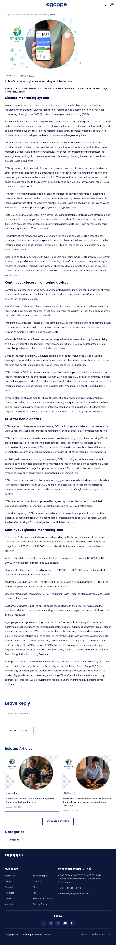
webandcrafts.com (101, 934)
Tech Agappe (40, 875)
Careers (9, 898)
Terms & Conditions (43, 898)
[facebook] (43, 923)
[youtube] (65, 923)
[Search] (106, 5)
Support (9, 887)
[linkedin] (72, 923)
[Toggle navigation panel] (4, 5)
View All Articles (58, 821)
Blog (35, 887)
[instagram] (58, 923)
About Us (10, 875)
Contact (37, 881)
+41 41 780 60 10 (71, 887)
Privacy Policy (40, 904)
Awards (9, 904)
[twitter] (50, 923)
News (8, 881)
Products (9, 892)
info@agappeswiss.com (76, 893)
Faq (34, 892)
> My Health (50, 15)
